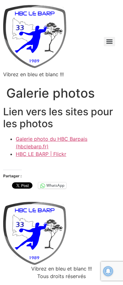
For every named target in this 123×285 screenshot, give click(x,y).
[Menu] (109, 41)
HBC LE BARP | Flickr (41, 154)
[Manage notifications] (108, 271)
